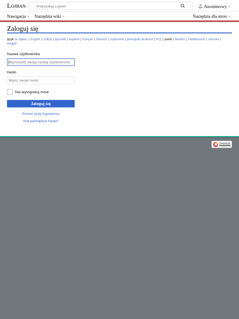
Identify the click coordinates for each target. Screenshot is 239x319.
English (35, 39)
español (74, 39)
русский (60, 39)
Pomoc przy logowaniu (41, 113)
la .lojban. (21, 39)
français (87, 39)
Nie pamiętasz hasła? (41, 120)
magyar (12, 43)
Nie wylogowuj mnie (32, 91)
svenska (213, 39)
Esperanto (117, 39)
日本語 (47, 39)
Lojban (16, 5)
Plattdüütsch (196, 39)
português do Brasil (140, 39)
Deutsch (101, 39)
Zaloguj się (41, 103)
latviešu (180, 39)
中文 (159, 39)
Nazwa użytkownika (23, 53)
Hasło (11, 72)
